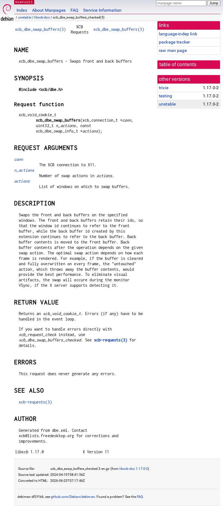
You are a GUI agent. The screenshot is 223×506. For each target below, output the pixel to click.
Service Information (102, 10)
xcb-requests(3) (110, 340)
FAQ (74, 10)
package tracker (174, 42)
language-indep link (178, 33)
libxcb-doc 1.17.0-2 (133, 469)
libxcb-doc (42, 17)
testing (165, 95)
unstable (24, 17)
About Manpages (49, 10)
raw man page (173, 50)
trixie (163, 87)
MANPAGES (24, 2)
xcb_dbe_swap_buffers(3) (40, 29)
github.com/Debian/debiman (73, 497)
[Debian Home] (7, 11)
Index (22, 10)
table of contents (178, 64)
